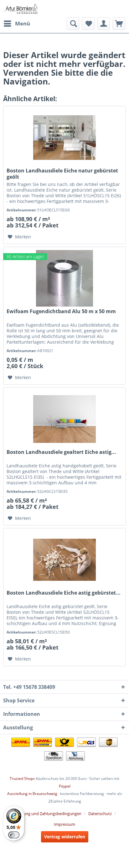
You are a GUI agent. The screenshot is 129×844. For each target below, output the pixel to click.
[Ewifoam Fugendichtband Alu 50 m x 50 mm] (64, 278)
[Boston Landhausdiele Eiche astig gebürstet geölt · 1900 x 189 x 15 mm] (64, 559)
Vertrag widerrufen (64, 837)
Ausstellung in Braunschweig (32, 793)
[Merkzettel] (88, 23)
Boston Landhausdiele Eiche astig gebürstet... (64, 593)
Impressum (64, 824)
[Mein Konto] (103, 23)
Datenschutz (100, 813)
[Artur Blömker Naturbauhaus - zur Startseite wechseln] (20, 8)
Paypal (64, 786)
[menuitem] (16, 23)
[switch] (13, 834)
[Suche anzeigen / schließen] (73, 23)
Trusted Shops (22, 778)
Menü (22, 23)
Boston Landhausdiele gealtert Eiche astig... (61, 452)
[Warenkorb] (119, 23)
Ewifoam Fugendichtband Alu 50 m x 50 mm (61, 311)
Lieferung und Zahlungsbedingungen (47, 813)
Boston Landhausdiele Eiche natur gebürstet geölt (62, 173)
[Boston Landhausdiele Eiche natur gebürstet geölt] (64, 137)
